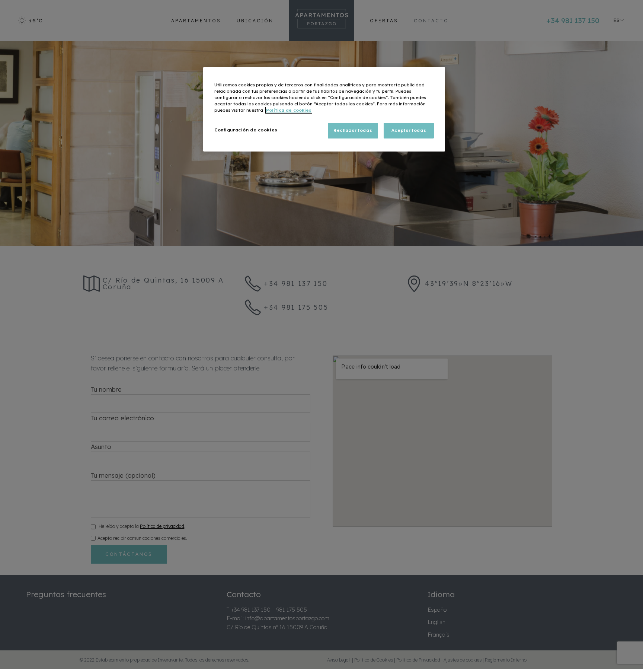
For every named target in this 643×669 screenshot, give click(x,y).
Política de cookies (288, 110)
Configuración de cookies (246, 130)
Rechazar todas (352, 130)
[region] (324, 109)
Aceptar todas (408, 130)
